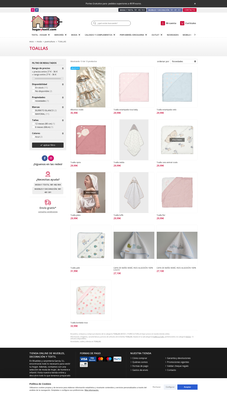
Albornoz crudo (76, 109)
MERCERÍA (59, 34)
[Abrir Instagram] (32, 10)
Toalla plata (75, 215)
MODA (74, 34)
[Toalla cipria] (91, 139)
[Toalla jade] (91, 245)
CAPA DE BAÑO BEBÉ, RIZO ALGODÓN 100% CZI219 (133, 269)
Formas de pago (140, 366)
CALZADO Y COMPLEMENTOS (98, 34)
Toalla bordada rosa (79, 322)
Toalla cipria (75, 162)
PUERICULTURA (158, 337)
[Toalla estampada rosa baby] (134, 87)
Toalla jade (75, 268)
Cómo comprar (139, 358)
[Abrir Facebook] (36, 10)
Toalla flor (161, 215)
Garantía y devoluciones (179, 358)
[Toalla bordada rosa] (91, 300)
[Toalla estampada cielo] (177, 87)
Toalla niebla (118, 162)
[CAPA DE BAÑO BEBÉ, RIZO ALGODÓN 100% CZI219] (134, 245)
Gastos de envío (140, 370)
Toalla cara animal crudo (167, 162)
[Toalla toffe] (134, 192)
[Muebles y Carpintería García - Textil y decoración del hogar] (47, 23)
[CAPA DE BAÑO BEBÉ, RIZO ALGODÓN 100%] (177, 245)
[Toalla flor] (177, 192)
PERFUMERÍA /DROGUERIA (132, 34)
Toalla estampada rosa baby (125, 109)
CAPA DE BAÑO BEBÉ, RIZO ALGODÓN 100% (176, 268)
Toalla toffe (118, 215)
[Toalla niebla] (134, 139)
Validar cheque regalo (178, 366)
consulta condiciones (48, 212)
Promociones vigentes (178, 362)
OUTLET (155, 34)
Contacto (171, 370)
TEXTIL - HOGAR (39, 34)
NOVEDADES (173, 34)
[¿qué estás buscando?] (111, 23)
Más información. (92, 390)
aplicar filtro (49, 145)
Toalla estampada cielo (166, 109)
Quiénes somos (140, 362)
